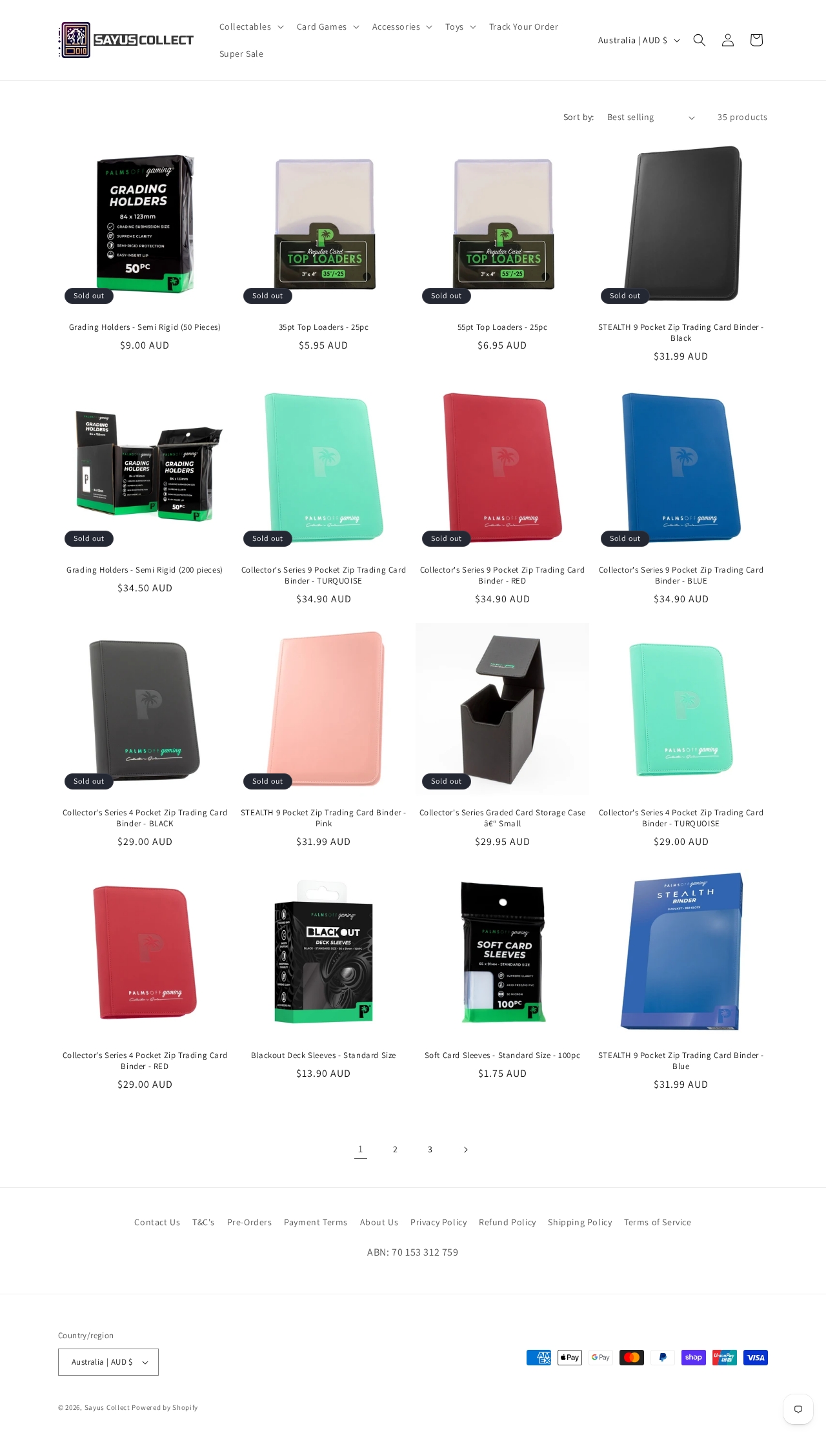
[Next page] (465, 1150)
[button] (250, 26)
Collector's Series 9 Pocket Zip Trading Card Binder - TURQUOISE (323, 575)
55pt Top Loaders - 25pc (503, 327)
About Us (379, 1222)
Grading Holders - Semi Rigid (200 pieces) (144, 570)
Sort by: (578, 117)
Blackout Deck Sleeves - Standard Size (323, 1055)
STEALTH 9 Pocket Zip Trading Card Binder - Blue (681, 1061)
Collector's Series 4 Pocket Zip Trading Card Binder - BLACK (145, 818)
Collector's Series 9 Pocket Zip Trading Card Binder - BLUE (681, 575)
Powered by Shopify (165, 1407)
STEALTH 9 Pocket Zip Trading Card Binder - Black (681, 332)
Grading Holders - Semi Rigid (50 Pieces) (145, 327)
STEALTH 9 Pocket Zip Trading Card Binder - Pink (324, 818)
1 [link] (360, 1149)
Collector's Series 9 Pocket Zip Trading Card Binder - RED (502, 575)
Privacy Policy (438, 1222)
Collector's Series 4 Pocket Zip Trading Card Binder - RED (145, 1061)
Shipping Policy (580, 1222)
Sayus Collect (107, 1407)
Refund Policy (507, 1222)
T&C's (203, 1222)
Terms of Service (658, 1222)
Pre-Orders (249, 1222)
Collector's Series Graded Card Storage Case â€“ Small (502, 818)
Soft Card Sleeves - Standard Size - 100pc (503, 1055)
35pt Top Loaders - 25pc (324, 327)
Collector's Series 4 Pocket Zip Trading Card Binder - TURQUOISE (681, 818)
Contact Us (157, 1222)
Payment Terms (316, 1222)
